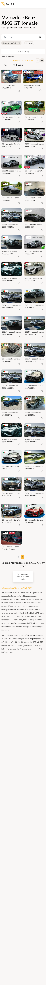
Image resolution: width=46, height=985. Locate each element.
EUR (28, 61)
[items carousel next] (40, 77)
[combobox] (23, 37)
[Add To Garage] (19, 90)
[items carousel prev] (4, 77)
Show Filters (24, 52)
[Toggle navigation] (42, 4)
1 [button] (22, 557)
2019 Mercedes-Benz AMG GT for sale (23, 576)
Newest (17, 61)
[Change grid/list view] (38, 60)
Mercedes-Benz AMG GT (10, 43)
